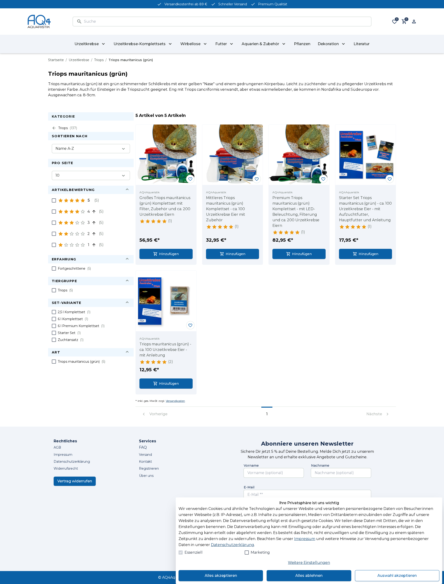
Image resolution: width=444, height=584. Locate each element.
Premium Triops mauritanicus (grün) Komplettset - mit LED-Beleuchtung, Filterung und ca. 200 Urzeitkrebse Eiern (295, 212)
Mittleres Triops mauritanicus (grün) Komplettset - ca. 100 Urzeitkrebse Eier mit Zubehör (225, 209)
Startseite (56, 60)
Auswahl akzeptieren (397, 575)
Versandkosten (175, 401)
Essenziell (194, 552)
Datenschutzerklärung (232, 545)
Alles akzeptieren (221, 575)
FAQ (143, 447)
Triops (99, 60)
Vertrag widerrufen (74, 481)
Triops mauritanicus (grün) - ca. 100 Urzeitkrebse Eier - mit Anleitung (165, 349)
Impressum (304, 539)
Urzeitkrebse (79, 60)
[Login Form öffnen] (414, 21)
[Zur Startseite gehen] (39, 21)
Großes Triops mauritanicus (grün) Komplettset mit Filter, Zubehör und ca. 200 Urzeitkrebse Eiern (164, 206)
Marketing (260, 552)
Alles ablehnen (309, 575)
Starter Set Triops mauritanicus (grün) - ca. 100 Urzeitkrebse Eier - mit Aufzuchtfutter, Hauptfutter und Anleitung (365, 209)
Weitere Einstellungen (309, 562)
